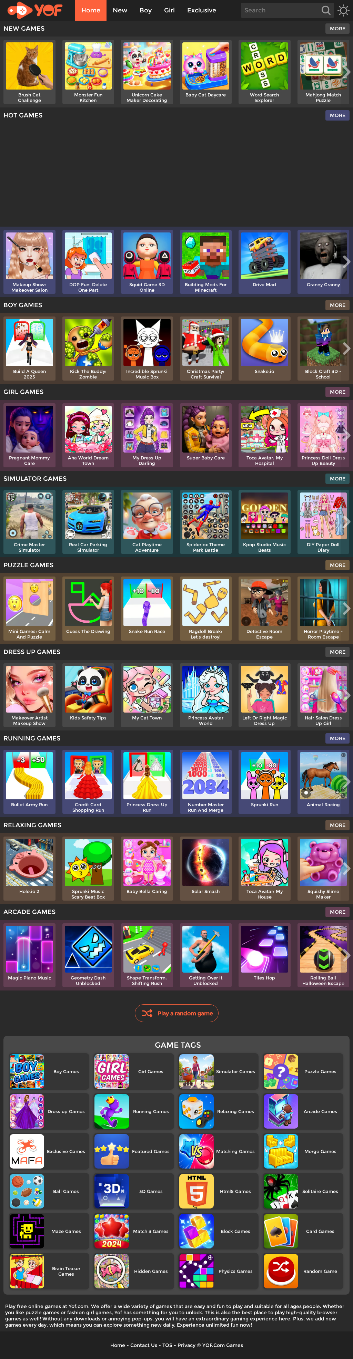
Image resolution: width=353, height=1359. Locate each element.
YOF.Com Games (222, 1345)
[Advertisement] (176, 175)
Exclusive (201, 10)
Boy (146, 10)
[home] (38, 10)
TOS (167, 1345)
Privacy (186, 1345)
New (120, 10)
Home (90, 10)
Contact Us (143, 1345)
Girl (169, 10)
